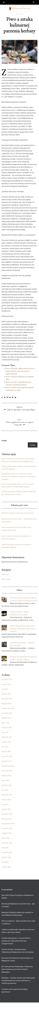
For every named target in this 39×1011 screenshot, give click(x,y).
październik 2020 (8, 824)
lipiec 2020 (5, 838)
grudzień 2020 (7, 814)
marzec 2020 (6, 857)
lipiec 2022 (5, 723)
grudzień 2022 (7, 699)
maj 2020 (5, 848)
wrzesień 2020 (7, 828)
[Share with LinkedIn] (10, 397)
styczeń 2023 (6, 694)
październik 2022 (8, 708)
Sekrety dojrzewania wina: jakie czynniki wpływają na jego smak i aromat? (23, 628)
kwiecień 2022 (7, 737)
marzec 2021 (6, 800)
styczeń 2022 (6, 751)
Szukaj (4, 440)
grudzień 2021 (7, 756)
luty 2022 (5, 747)
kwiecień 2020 (7, 852)
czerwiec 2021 (7, 785)
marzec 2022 (6, 742)
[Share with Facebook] (3, 397)
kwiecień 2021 (7, 795)
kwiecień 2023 (7, 679)
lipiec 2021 (5, 780)
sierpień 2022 (6, 718)
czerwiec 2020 (7, 843)
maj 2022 (5, 732)
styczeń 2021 (6, 809)
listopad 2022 (6, 703)
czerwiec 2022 (7, 727)
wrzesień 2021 (7, 771)
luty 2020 (5, 862)
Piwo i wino (19, 14)
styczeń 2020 (6, 867)
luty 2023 (5, 689)
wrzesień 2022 (7, 713)
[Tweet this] (5, 397)
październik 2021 (8, 766)
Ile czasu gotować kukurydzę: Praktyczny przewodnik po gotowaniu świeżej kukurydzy (17, 969)
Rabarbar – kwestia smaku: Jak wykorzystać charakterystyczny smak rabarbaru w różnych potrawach (18, 980)
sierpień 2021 (6, 775)
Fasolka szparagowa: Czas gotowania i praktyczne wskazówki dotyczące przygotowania (16, 941)
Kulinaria (5, 574)
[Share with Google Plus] (8, 397)
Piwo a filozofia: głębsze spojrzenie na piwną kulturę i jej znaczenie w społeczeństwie (20, 371)
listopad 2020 (6, 819)
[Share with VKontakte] (16, 397)
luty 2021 (5, 804)
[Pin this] (13, 397)
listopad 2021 (6, 761)
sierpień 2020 (6, 833)
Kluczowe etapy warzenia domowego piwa (18, 513)
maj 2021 (5, 790)
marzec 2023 (6, 684)
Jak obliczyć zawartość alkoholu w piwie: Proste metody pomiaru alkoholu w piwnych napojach (18, 476)
